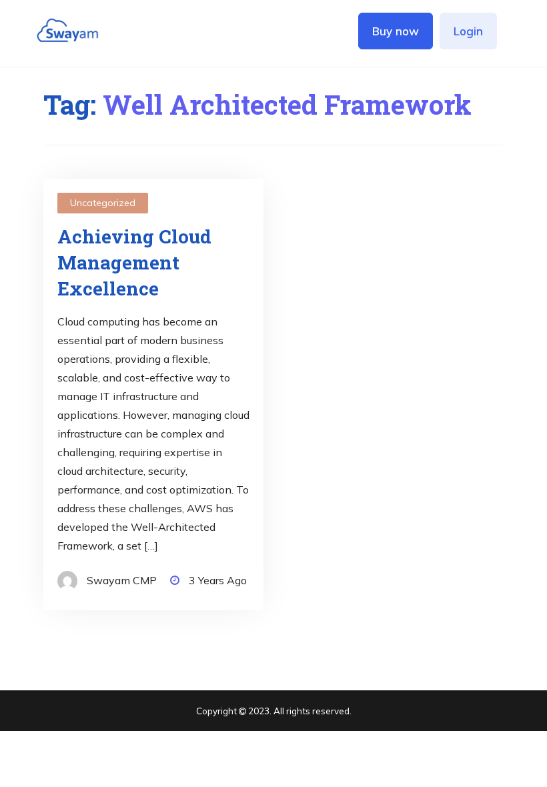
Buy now (395, 31)
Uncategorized (102, 203)
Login (468, 31)
